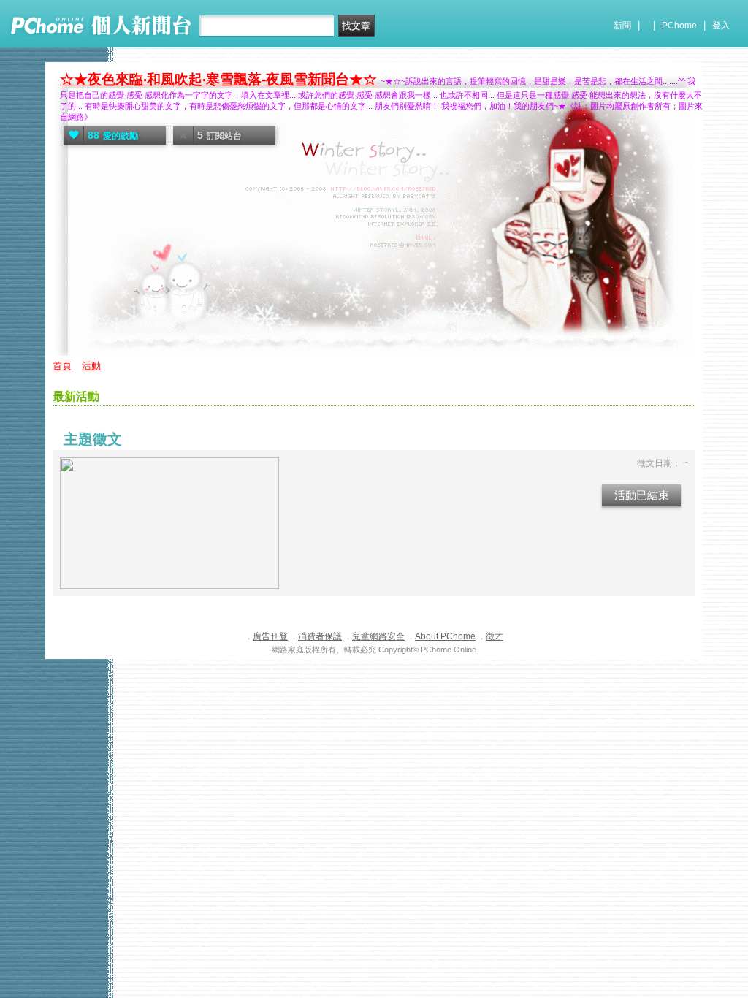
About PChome (445, 636)
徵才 (494, 636)
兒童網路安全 (378, 636)
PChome (679, 25)
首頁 (62, 365)
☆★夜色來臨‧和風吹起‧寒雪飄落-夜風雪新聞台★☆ (218, 79)
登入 (721, 25)
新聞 (622, 25)
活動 (91, 365)
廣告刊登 (270, 636)
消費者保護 (320, 636)
